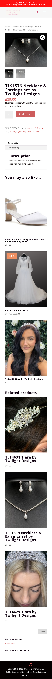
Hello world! (10, 643)
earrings (13, 131)
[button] (42, 37)
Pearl (38, 131)
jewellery (22, 131)
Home (7, 26)
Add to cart (26, 114)
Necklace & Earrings (25, 26)
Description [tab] (13, 143)
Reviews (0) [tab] (13, 147)
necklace (31, 131)
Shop (13, 26)
